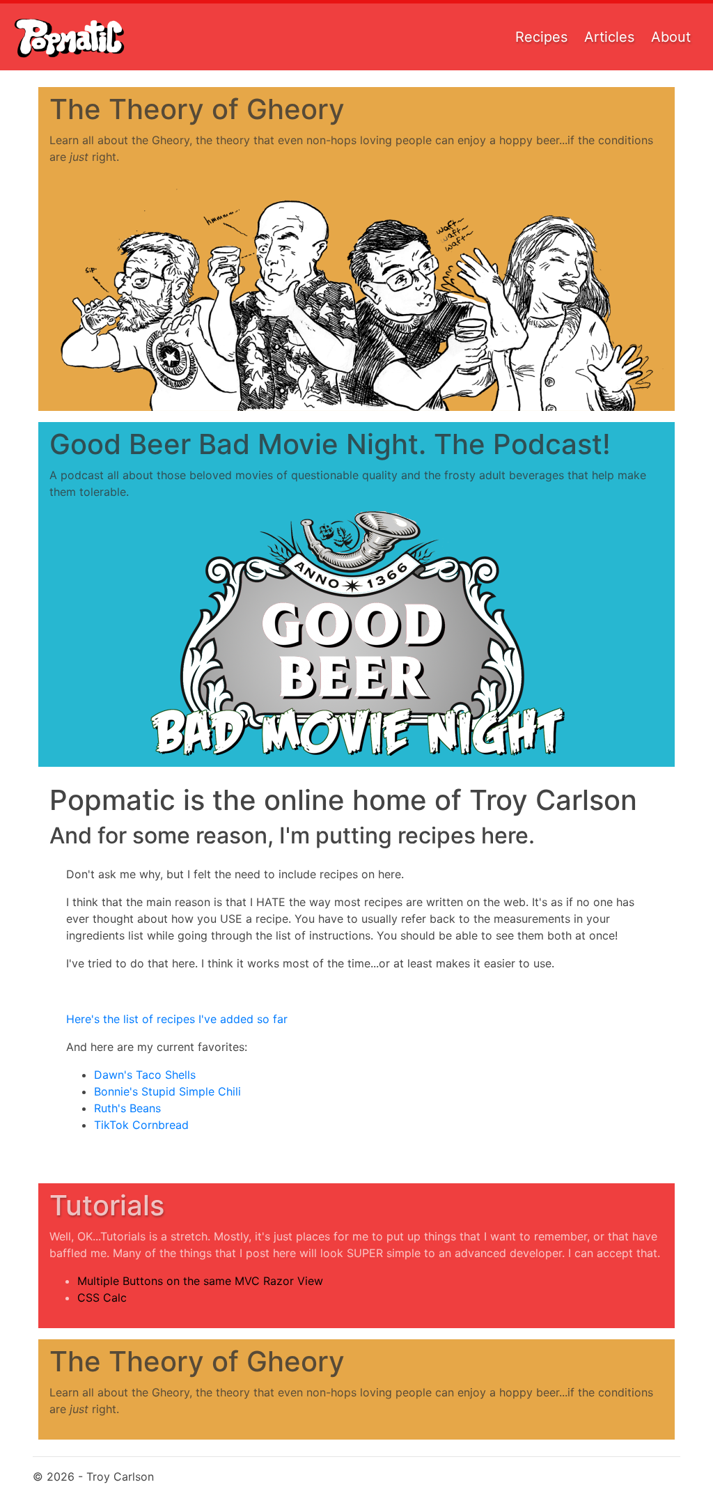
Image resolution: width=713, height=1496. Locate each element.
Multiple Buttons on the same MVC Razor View (200, 1281)
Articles (609, 37)
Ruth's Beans (127, 1108)
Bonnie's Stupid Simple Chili (167, 1091)
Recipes (541, 37)
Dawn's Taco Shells (145, 1075)
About (671, 37)
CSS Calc (102, 1297)
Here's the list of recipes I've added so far (177, 1019)
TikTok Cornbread (141, 1125)
